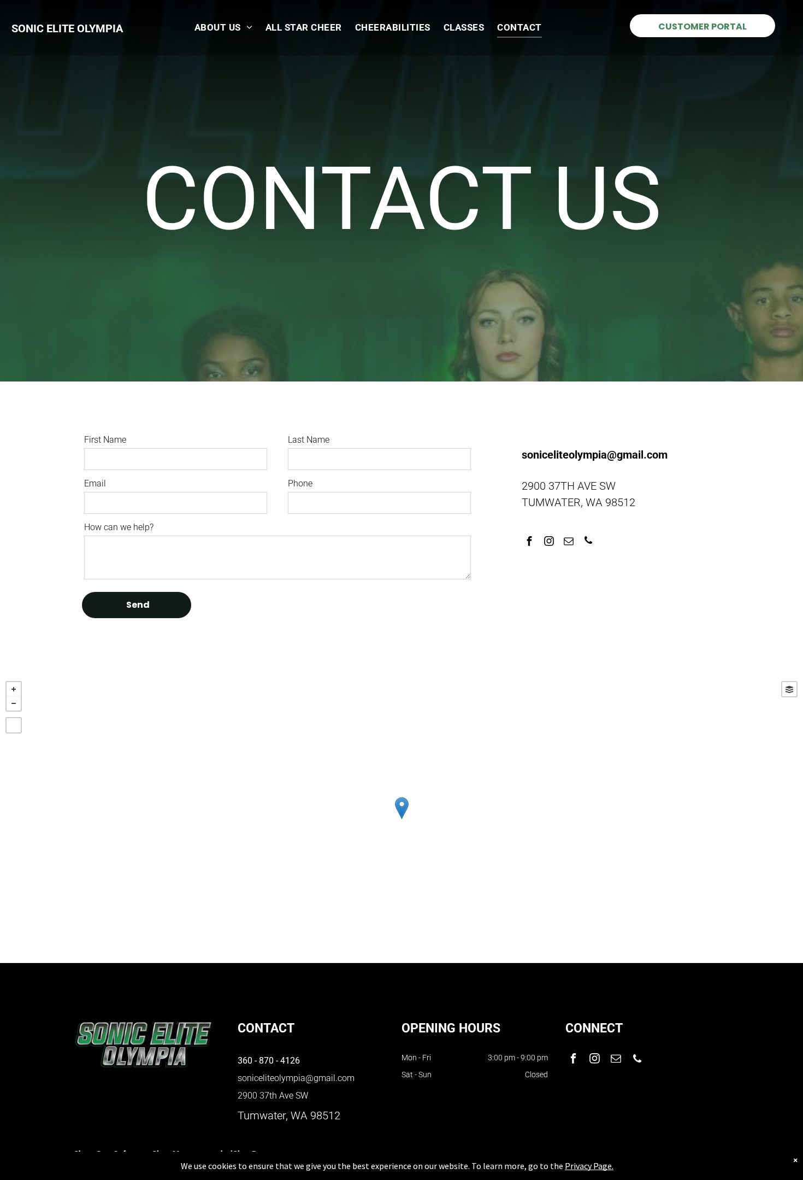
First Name (105, 440)
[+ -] (401, 819)
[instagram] (548, 542)
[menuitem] (223, 27)
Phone (300, 483)
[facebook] (529, 542)
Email (95, 483)
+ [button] (14, 689)
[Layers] (789, 689)
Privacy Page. (589, 1165)
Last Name (308, 440)
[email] (568, 542)
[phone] (588, 542)
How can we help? (118, 527)
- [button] (14, 703)
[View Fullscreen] (14, 725)
